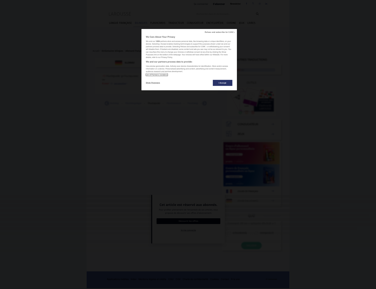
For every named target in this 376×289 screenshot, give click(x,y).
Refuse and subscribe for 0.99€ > (220, 32)
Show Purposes (153, 82)
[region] (189, 59)
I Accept (222, 82)
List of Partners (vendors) (157, 74)
